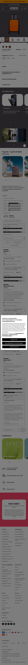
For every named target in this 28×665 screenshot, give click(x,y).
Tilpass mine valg (14, 346)
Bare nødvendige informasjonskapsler (14, 343)
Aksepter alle (14, 339)
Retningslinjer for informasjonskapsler (10, 335)
